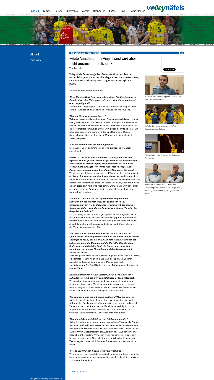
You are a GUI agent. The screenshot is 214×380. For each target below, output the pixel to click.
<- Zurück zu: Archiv (78, 371)
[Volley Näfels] (165, 13)
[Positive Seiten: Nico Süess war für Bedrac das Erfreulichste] (164, 152)
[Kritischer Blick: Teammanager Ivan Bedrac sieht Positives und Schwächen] (164, 93)
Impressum (58, 379)
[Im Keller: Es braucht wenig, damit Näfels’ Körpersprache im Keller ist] (164, 123)
